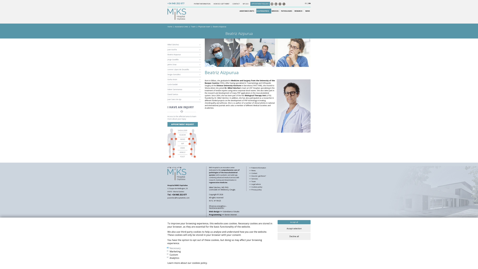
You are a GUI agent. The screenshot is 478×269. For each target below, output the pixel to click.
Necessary (175, 248)
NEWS (307, 11)
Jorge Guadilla (173, 59)
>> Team (252, 181)
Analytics (174, 257)
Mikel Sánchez (173, 44)
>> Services (253, 179)
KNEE (182, 148)
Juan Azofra (172, 49)
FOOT (182, 156)
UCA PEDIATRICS (263, 11)
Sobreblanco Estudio (224, 211)
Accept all (294, 222)
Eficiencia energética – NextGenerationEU (218, 207)
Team (193, 26)
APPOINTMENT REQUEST (182, 124)
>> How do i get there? (257, 176)
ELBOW (182, 135)
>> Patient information (257, 168)
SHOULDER (182, 130)
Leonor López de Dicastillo (178, 69)
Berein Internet (223, 214)
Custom (174, 254)
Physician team (204, 26)
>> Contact (253, 173)
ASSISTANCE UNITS (247, 11)
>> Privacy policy (255, 190)
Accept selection (294, 228)
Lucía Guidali (172, 84)
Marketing (175, 251)
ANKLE (182, 152)
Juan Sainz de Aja (174, 99)
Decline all (294, 236)
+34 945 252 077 (175, 3)
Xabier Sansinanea (174, 89)
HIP (182, 143)
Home (169, 26)
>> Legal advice (255, 184)
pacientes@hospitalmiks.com (178, 198)
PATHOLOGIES (286, 11)
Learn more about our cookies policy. (187, 262)
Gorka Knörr (172, 79)
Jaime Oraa (171, 64)
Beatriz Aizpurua (174, 54)
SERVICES (275, 11)
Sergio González (173, 74)
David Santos (172, 94)
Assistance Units (181, 26)
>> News (252, 170)
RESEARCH (299, 11)
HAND (182, 139)
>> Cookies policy (255, 187)
